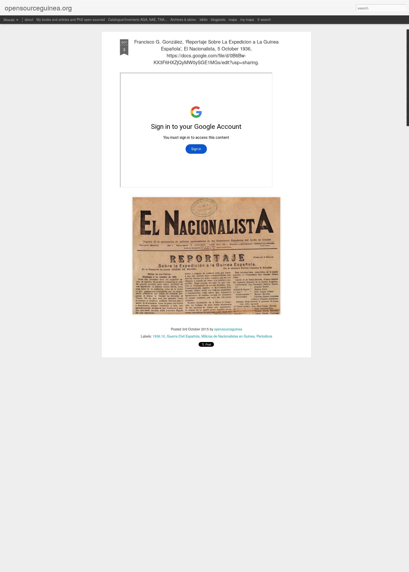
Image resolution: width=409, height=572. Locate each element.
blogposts (218, 19)
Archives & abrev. (183, 19)
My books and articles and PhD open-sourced (70, 19)
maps (233, 19)
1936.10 (159, 336)
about (29, 19)
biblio (204, 19)
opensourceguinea (228, 329)
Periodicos (264, 336)
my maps (247, 19)
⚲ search (264, 19)
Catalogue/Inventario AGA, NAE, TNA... (137, 19)
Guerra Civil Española (183, 336)
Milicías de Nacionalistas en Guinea (228, 336)
